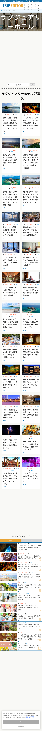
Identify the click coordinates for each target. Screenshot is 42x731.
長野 (15, 114)
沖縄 (32, 151)
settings (21, 726)
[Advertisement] (21, 55)
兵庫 (17, 346)
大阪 (38, 254)
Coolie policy (30, 717)
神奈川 (17, 224)
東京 (38, 114)
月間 (10, 540)
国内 (11, 151)
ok (21, 722)
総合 (31, 540)
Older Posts (21, 494)
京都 (38, 346)
